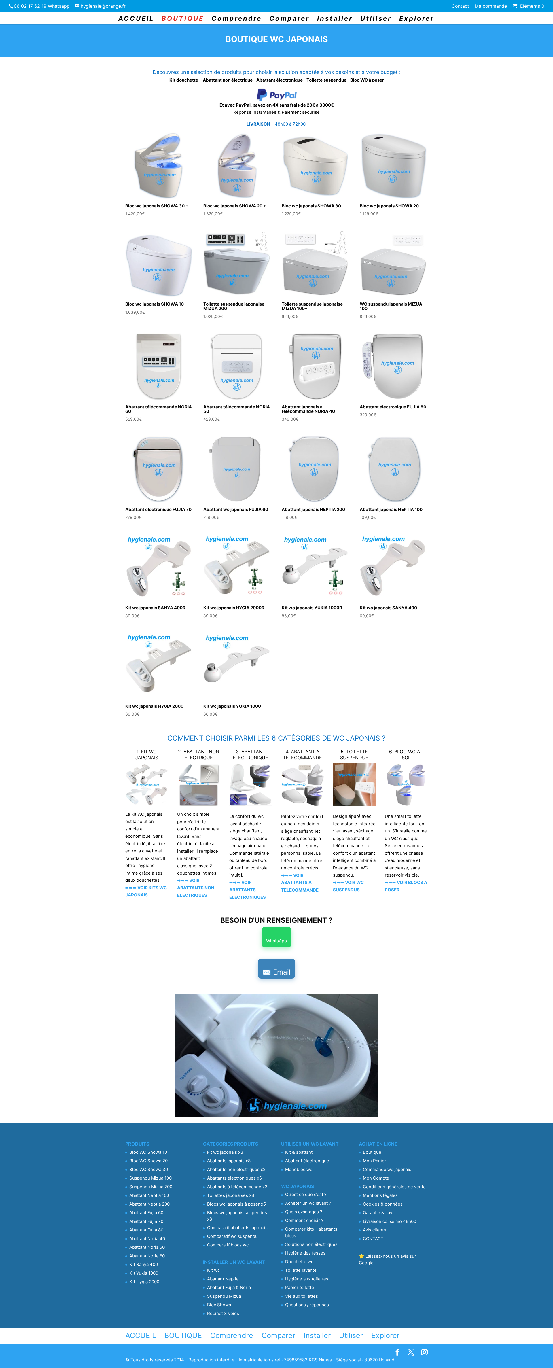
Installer (335, 19)
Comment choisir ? (304, 1220)
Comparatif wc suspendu (232, 1236)
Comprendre (236, 19)
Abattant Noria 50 (147, 1247)
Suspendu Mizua (224, 1296)
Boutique (372, 1152)
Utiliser (376, 19)
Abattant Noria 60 (147, 1256)
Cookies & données (383, 1204)
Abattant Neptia (222, 1279)
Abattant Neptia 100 (149, 1195)
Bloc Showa (219, 1305)
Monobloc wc (298, 1169)
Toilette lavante (301, 1270)
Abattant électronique (307, 1160)
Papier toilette (299, 1287)
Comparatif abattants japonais (237, 1227)
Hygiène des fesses (305, 1253)
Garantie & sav (377, 1212)
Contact (460, 6)
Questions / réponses (307, 1305)
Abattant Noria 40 (147, 1238)
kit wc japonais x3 (225, 1152)
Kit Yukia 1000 (143, 1273)
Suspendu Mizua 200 (150, 1186)
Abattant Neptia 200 (149, 1204)
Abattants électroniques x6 (234, 1178)
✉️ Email (276, 972)
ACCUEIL (136, 19)
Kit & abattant (299, 1152)
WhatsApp (276, 940)
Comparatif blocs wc (228, 1245)
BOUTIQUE (183, 19)
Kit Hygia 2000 (144, 1281)
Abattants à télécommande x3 (237, 1186)
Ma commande (491, 6)
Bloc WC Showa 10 (148, 1152)
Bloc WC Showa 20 (148, 1160)
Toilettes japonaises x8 (230, 1195)
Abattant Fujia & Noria (229, 1287)
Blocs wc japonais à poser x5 (236, 1204)
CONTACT (373, 1238)
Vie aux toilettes (301, 1296)
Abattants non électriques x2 (236, 1169)
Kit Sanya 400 (143, 1264)
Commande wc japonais (387, 1169)
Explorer (416, 19)
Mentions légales (380, 1195)
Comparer (289, 19)
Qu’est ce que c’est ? (306, 1194)
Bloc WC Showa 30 (148, 1169)
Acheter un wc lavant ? (308, 1203)
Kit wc (213, 1270)
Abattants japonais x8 (229, 1160)
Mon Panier (374, 1160)
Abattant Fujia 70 (146, 1221)
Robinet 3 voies (223, 1313)
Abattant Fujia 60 (146, 1212)
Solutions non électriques (311, 1244)
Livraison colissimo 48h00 (389, 1221)
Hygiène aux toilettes (306, 1279)
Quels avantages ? (303, 1211)
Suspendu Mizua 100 (150, 1178)
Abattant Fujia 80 (146, 1230)
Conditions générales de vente (394, 1186)
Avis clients (374, 1230)
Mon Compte (376, 1178)
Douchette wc (299, 1261)
